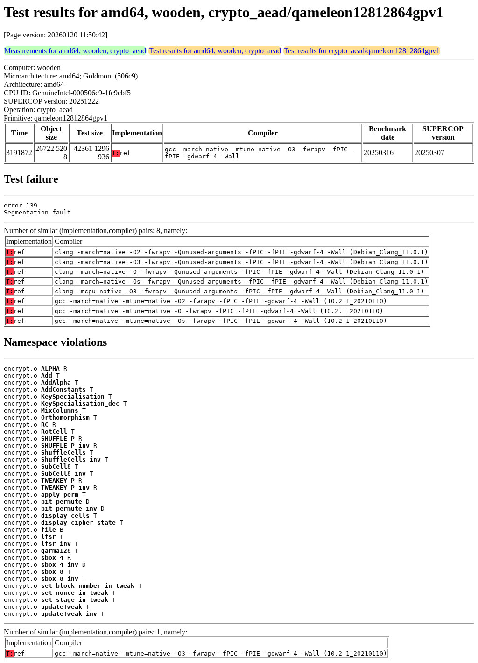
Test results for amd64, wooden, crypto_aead (215, 51)
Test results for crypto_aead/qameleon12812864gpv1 (362, 51)
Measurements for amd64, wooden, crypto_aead (75, 51)
